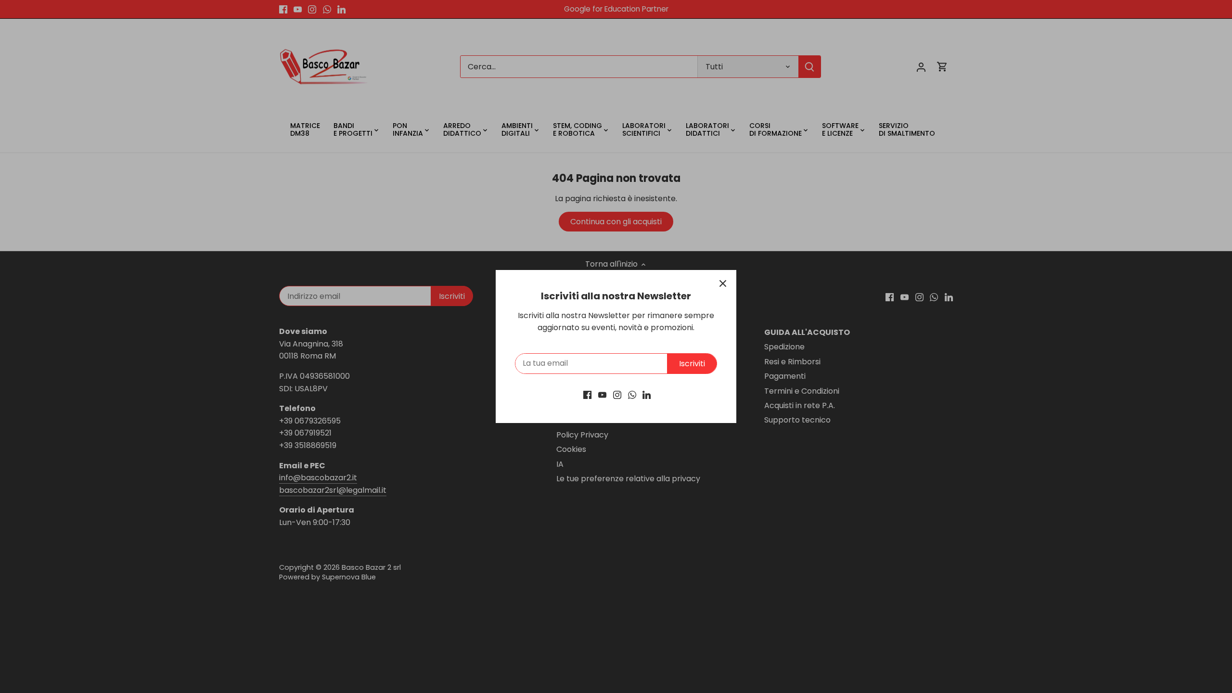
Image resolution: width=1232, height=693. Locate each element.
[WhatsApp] (632, 394)
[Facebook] (587, 394)
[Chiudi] (722, 283)
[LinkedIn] (646, 394)
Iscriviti (692, 363)
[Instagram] (617, 394)
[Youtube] (602, 394)
